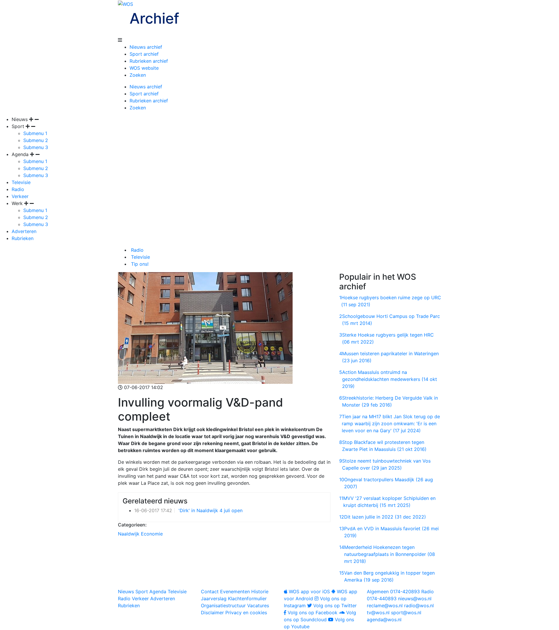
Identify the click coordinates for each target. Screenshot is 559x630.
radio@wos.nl (419, 605)
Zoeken (138, 75)
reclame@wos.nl (385, 605)
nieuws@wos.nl (414, 598)
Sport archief (144, 54)
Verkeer (20, 196)
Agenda (157, 591)
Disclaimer (212, 612)
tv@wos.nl (378, 612)
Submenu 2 (35, 140)
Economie (152, 534)
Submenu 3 (35, 147)
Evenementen (235, 591)
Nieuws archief (146, 47)
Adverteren (24, 231)
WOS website (144, 68)
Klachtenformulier (247, 598)
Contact (210, 591)
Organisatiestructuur (223, 605)
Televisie (21, 182)
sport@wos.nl (406, 612)
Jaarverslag (214, 598)
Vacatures (258, 605)
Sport (141, 591)
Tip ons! (139, 264)
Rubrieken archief (149, 61)
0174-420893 (393, 591)
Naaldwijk (128, 534)
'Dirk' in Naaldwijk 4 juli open (210, 510)
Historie (259, 591)
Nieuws (126, 591)
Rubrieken (22, 238)
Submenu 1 (35, 133)
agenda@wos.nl (384, 619)
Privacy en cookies (246, 612)
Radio (18, 189)
